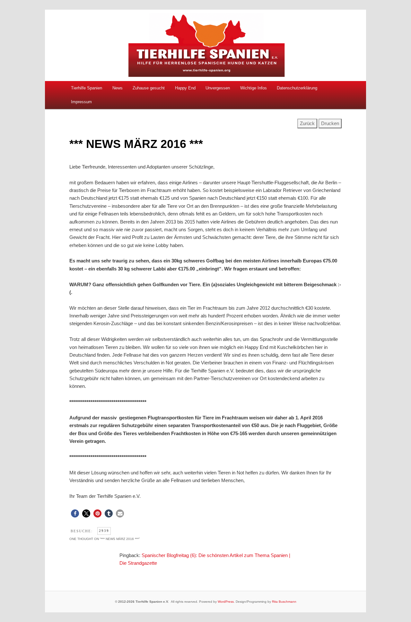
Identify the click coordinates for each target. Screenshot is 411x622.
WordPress (226, 601)
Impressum (81, 101)
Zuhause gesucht (149, 88)
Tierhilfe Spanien (86, 88)
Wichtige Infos (253, 88)
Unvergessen (218, 88)
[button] (75, 513)
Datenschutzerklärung (297, 88)
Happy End (185, 88)
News (117, 88)
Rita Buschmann (284, 601)
